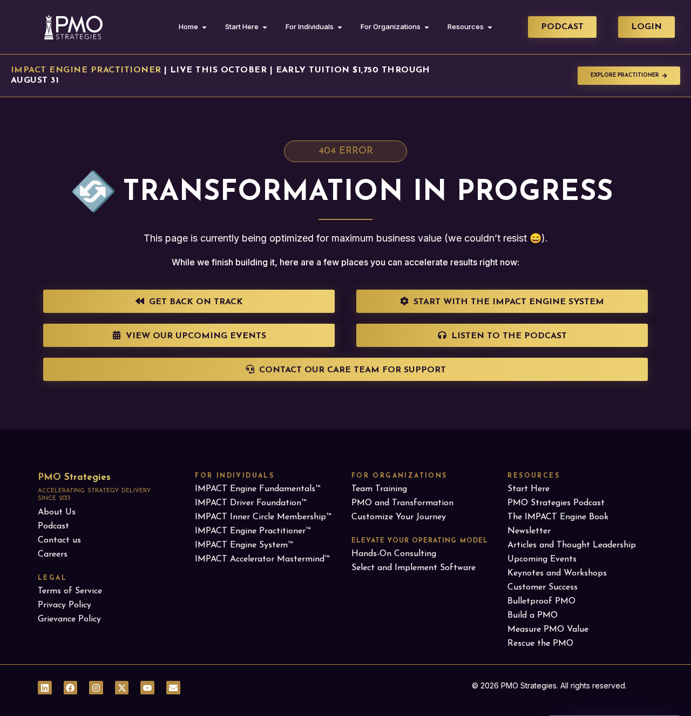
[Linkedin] (45, 688)
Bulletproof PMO (541, 601)
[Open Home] (204, 27)
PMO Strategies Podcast (556, 503)
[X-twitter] (122, 688)
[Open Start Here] (264, 27)
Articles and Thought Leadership (571, 545)
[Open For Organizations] (426, 27)
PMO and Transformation (402, 503)
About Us (57, 512)
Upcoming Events (542, 559)
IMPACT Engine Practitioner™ (252, 531)
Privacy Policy (64, 605)
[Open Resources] (489, 27)
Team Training (379, 489)
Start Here (528, 489)
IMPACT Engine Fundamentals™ (257, 489)
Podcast (53, 526)
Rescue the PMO (540, 643)
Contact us (59, 540)
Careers (52, 554)
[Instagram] (96, 688)
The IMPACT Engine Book (557, 517)
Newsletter (529, 531)
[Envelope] (173, 688)
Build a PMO (532, 615)
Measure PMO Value (547, 629)
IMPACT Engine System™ (244, 545)
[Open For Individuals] (339, 27)
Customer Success (542, 587)
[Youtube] (147, 688)
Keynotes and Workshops (557, 573)
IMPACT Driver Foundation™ (250, 503)
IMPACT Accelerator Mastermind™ (262, 559)
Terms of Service (70, 591)
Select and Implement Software (413, 568)
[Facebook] (71, 688)
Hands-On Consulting (393, 554)
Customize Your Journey (398, 517)
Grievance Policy (69, 619)
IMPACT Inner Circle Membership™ (263, 517)
